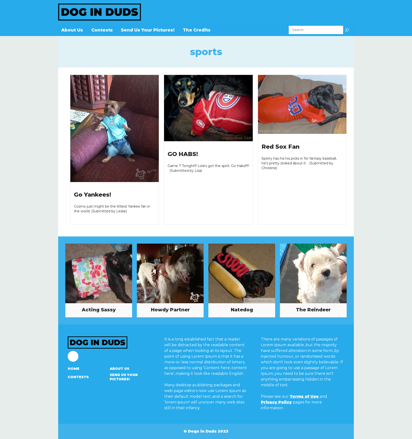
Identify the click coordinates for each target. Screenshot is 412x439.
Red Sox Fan (280, 146)
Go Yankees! (92, 194)
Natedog (242, 310)
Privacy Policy (276, 402)
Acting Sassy (99, 310)
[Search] (347, 30)
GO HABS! (183, 154)
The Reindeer (313, 310)
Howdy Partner (170, 310)
